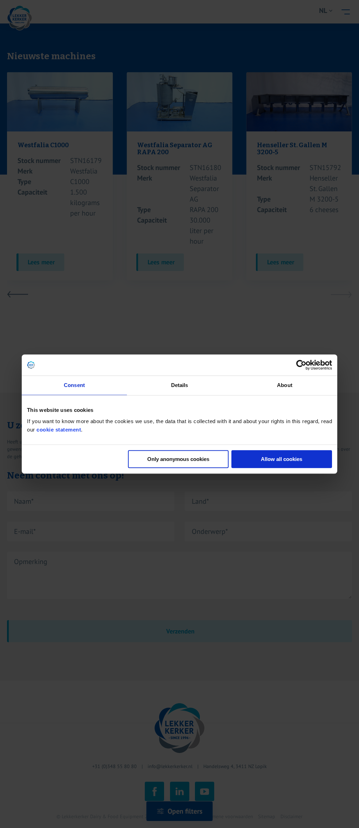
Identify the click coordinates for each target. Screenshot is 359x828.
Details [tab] (179, 385)
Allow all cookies (281, 459)
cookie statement (58, 430)
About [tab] (284, 385)
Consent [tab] (74, 385)
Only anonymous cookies (178, 459)
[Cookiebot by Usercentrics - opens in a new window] (301, 365)
